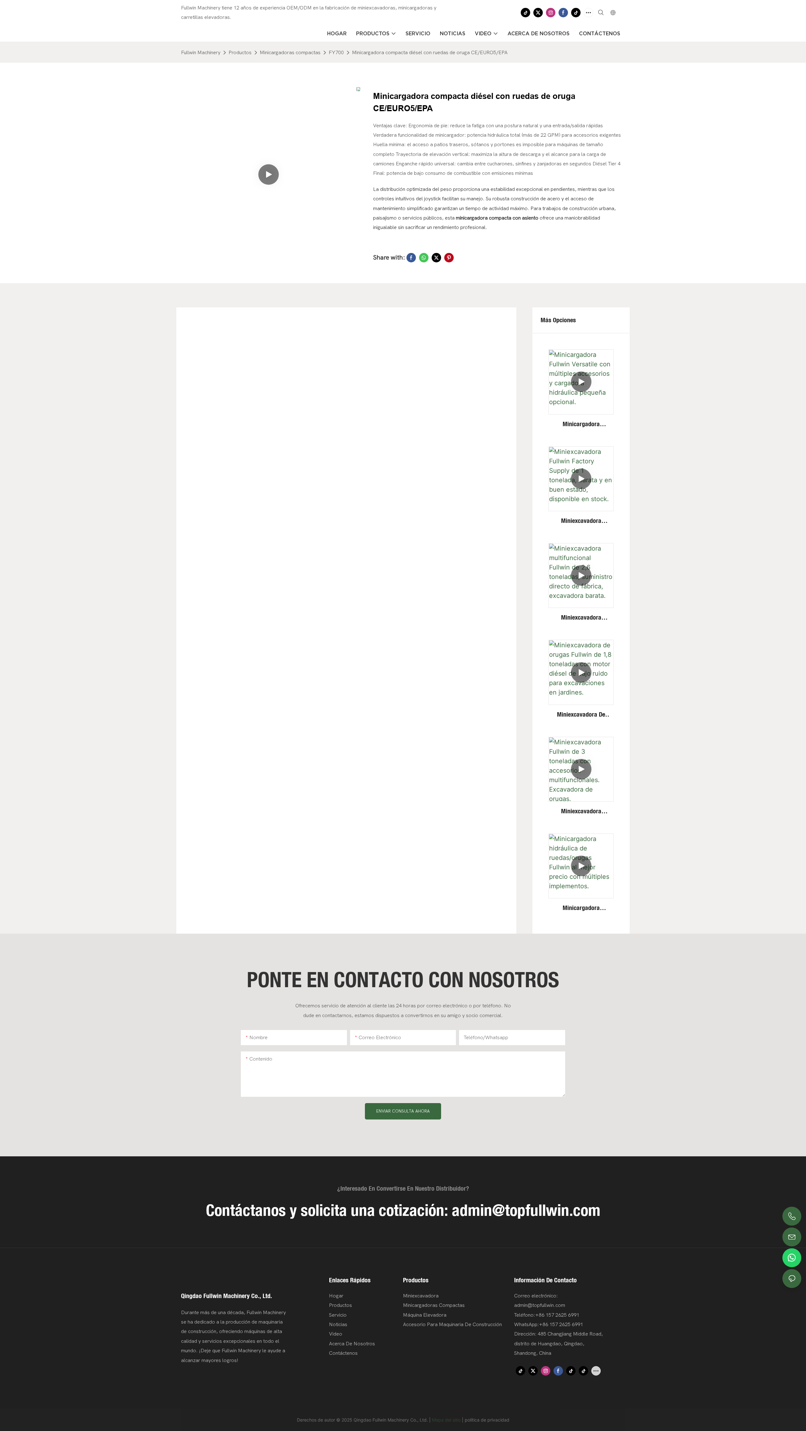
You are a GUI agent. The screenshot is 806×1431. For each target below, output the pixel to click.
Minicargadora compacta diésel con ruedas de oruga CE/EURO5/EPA (430, 52)
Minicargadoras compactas (290, 52)
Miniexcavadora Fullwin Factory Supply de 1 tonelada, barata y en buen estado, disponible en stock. (581, 521)
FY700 (336, 52)
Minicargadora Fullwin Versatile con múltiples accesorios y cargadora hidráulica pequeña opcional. (581, 424)
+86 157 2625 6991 (561, 1324)
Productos (240, 52)
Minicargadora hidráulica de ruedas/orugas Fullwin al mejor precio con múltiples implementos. (581, 908)
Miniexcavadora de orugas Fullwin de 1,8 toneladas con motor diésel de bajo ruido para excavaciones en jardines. (581, 714)
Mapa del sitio (446, 1419)
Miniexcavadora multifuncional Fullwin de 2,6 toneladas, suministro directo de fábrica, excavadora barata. (581, 617)
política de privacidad (487, 1419)
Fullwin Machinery (200, 52)
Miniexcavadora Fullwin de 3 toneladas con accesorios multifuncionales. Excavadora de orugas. (581, 811)
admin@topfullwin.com (526, 1210)
